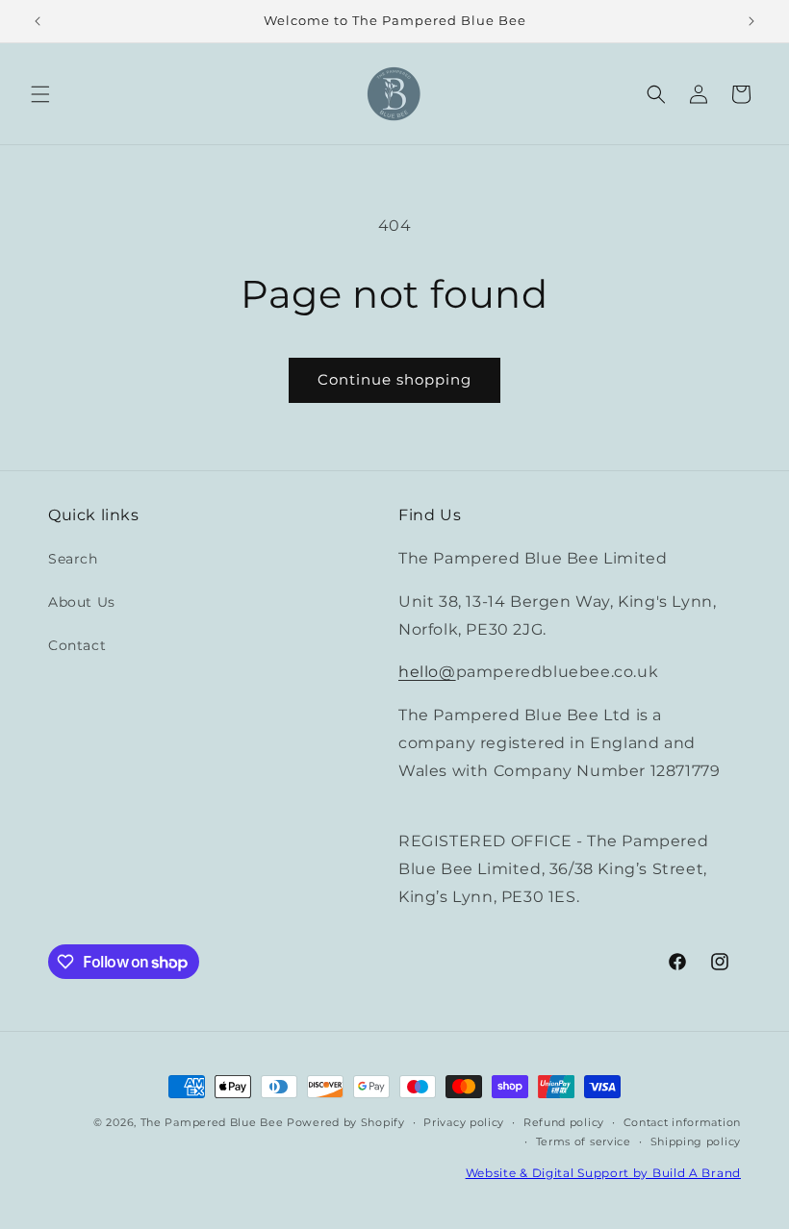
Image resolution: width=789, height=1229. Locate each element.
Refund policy (563, 1122)
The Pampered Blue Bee (212, 1122)
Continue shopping (394, 379)
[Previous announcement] (37, 21)
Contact (77, 645)
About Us (81, 602)
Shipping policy (696, 1141)
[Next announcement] (751, 21)
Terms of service (583, 1141)
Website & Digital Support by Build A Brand (603, 1173)
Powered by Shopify (346, 1122)
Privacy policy (463, 1122)
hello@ (427, 672)
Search (73, 558)
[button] (40, 94)
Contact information (682, 1122)
